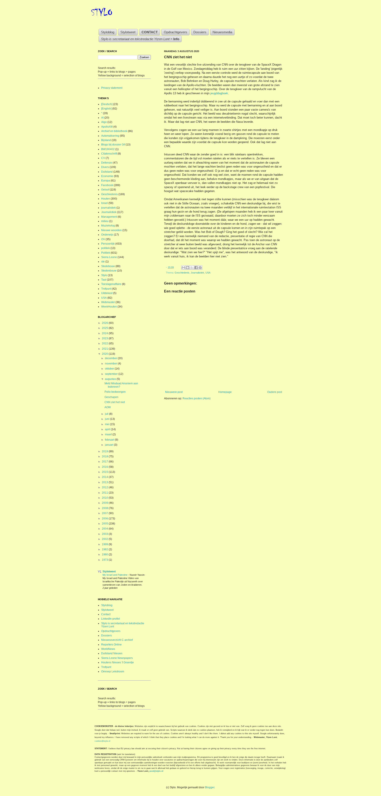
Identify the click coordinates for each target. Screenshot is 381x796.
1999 (105, 544)
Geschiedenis (182, 272)
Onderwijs (107, 234)
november (111, 363)
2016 (105, 466)
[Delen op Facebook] (196, 267)
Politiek (105, 252)
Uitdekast (106, 293)
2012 (105, 487)
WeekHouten (109, 306)
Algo (104, 122)
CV (103, 158)
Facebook (107, 185)
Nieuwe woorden (111, 230)
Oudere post (274, 392)
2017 (105, 461)
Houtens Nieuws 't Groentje (117, 662)
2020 (105, 353)
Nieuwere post (174, 392)
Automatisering (110, 135)
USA (207, 272)
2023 (105, 338)
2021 (105, 348)
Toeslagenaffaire (111, 284)
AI (102, 117)
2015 (105, 471)
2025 (105, 328)
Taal (103, 279)
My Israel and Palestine (115, 574)
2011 (105, 492)
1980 (105, 554)
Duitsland (107, 171)
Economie (107, 176)
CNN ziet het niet (115, 402)
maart (108, 434)
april (108, 429)
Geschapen (111, 397)
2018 (105, 456)
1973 (105, 559)
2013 (105, 482)
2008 (105, 508)
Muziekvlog (108, 225)
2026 (105, 322)
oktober (110, 368)
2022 (105, 343)
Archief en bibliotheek (114, 131)
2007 (105, 513)
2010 (105, 497)
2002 (105, 539)
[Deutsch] (106, 104)
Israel (104, 203)
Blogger (209, 787)
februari (110, 439)
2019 (105, 451)
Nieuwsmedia (222, 32)
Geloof (105, 189)
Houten (105, 198)
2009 (105, 502)
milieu (104, 221)
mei (107, 424)
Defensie (106, 162)
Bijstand (106, 140)
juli (107, 413)
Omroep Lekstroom (112, 671)
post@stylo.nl (156, 771)
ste (103, 261)
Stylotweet (127, 32)
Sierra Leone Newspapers (117, 658)
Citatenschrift (109, 153)
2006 (105, 518)
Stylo (104, 275)
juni (107, 419)
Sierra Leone (109, 257)
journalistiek (108, 207)
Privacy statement (111, 87)
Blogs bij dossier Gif (113, 144)
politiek (105, 248)
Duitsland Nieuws (111, 653)
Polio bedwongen (115, 391)
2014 (105, 477)
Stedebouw (108, 266)
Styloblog (107, 32)
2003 (105, 534)
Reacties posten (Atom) (197, 398)
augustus (111, 379)
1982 (105, 549)
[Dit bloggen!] (187, 267)
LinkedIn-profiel (110, 618)
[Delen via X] (192, 267)
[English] (106, 108)
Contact (105, 614)
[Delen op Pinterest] (200, 267)
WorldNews (108, 649)
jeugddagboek (219, 93)
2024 (105, 333)
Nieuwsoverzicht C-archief (117, 639)
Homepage (225, 392)
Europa (105, 180)
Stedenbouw (108, 270)
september (111, 373)
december (111, 358)
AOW (108, 407)
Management (109, 216)
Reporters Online (111, 644)
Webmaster (108, 302)
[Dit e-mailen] (183, 267)
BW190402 (108, 149)
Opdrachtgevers (175, 32)
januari (109, 444)
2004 (105, 528)
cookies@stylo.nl (102, 741)
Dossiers (199, 32)
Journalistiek (197, 272)
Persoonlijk (108, 243)
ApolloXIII (107, 126)
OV (103, 239)
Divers (105, 167)
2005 (105, 523)
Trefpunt (106, 288)
